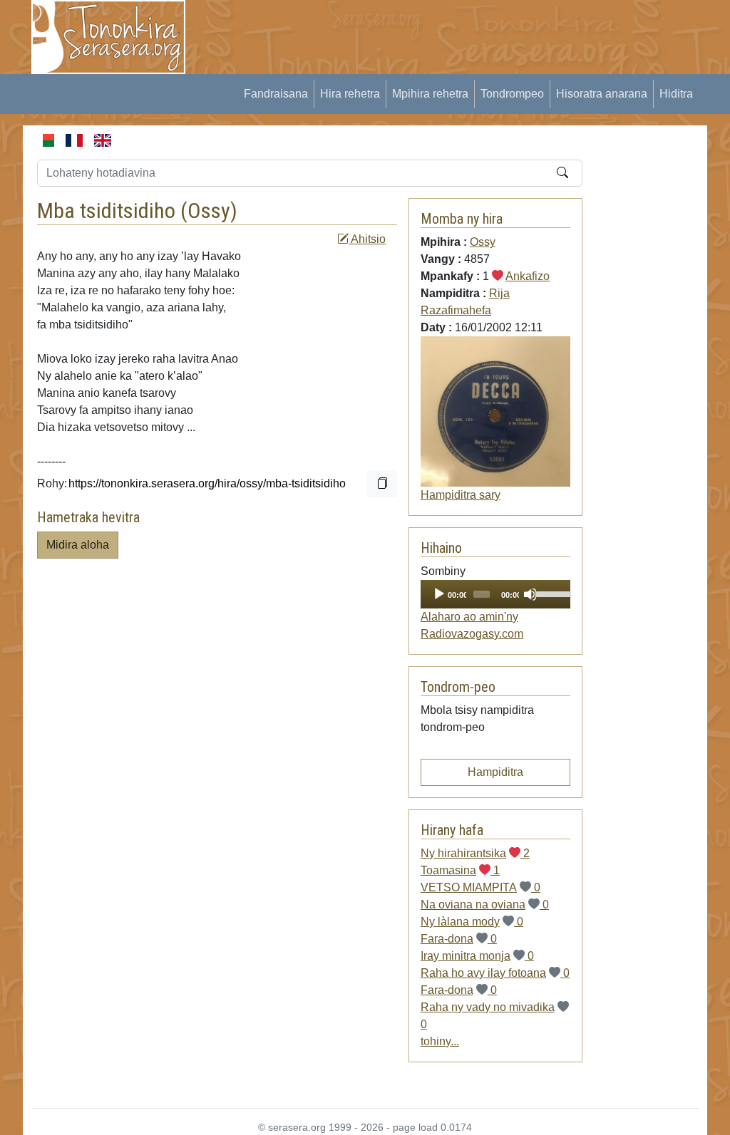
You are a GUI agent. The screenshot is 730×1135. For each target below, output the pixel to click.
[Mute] (530, 594)
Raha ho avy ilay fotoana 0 (495, 973)
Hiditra (676, 94)
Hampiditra (495, 772)
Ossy (208, 210)
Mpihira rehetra (430, 94)
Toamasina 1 (460, 870)
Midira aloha (77, 545)
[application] (495, 594)
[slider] (549, 593)
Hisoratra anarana (601, 94)
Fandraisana (276, 94)
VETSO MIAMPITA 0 (480, 887)
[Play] (439, 594)
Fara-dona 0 (459, 939)
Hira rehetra (350, 94)
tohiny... (440, 1041)
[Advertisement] (461, 32)
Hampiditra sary (460, 495)
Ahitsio (367, 239)
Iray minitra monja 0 (477, 956)
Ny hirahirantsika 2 (475, 853)
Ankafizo (527, 276)
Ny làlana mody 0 (472, 922)
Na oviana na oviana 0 (485, 904)
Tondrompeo (512, 94)
